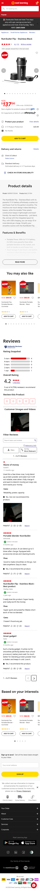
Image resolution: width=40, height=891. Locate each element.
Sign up (20, 774)
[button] (34, 885)
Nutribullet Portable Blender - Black (26, 303)
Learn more (20, 27)
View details (34, 122)
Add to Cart (20, 138)
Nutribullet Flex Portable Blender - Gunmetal (7, 304)
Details (36, 149)
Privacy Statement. (24, 791)
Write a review (26, 44)
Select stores (9, 158)
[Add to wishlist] (37, 53)
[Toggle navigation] (2, 3)
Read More (20, 262)
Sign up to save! (7, 755)
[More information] (38, 109)
